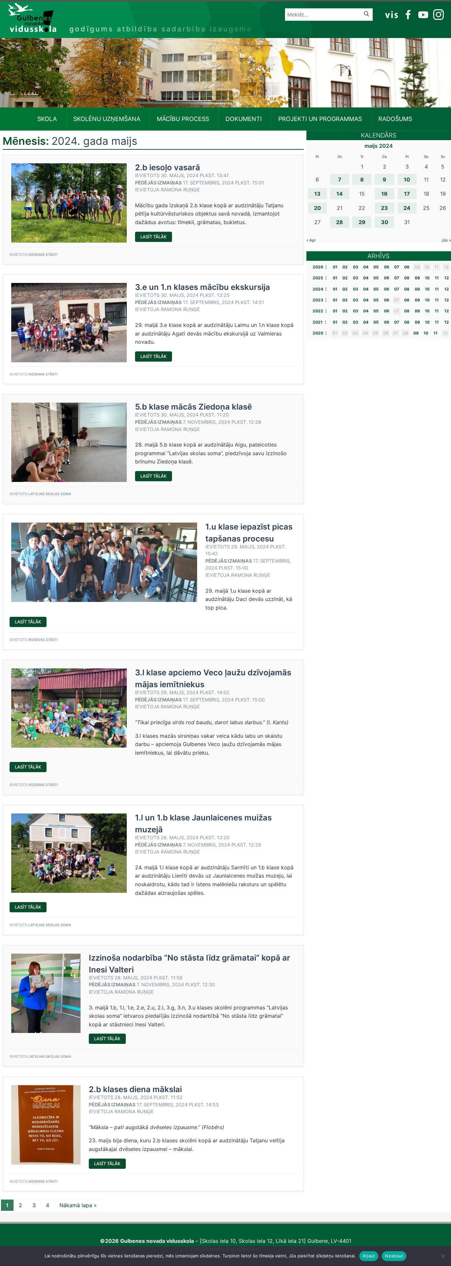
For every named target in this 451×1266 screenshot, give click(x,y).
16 (384, 193)
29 (362, 222)
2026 (318, 266)
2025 (318, 277)
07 (396, 266)
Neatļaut (394, 1255)
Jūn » (446, 240)
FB (407, 14)
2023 (318, 299)
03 (355, 266)
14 (339, 193)
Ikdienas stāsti (43, 255)
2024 (318, 289)
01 (335, 266)
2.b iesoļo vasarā (167, 167)
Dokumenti (244, 118)
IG (436, 14)
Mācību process (183, 118)
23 (384, 208)
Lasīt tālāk (156, 238)
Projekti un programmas (320, 118)
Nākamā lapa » (78, 1205)
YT (422, 14)
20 (317, 208)
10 (407, 179)
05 (376, 266)
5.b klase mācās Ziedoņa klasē (193, 407)
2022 (318, 310)
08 (406, 266)
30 (384, 222)
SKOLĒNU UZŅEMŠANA (106, 118)
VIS (392, 14)
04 (365, 266)
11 (437, 277)
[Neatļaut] (442, 1256)
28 (339, 222)
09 (417, 277)
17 (407, 193)
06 (386, 266)
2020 (318, 333)
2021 (318, 322)
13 (317, 193)
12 (446, 277)
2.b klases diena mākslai (135, 1089)
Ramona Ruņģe (180, 189)
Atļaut (369, 1255)
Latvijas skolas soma (49, 494)
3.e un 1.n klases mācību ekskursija (202, 287)
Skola (47, 118)
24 (406, 208)
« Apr (311, 240)
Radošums (395, 118)
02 (345, 266)
